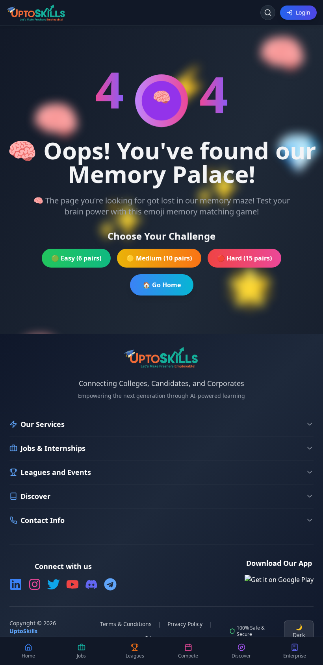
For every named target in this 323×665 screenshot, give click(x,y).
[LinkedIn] (15, 584)
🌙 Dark (299, 631)
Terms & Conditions (126, 624)
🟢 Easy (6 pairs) (76, 258)
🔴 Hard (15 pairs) (244, 258)
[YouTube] (72, 584)
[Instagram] (34, 584)
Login (303, 12)
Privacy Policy (184, 624)
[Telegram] (110, 584)
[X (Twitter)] (53, 584)
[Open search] (267, 12)
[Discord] (91, 584)
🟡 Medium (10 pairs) (159, 258)
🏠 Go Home (162, 285)
